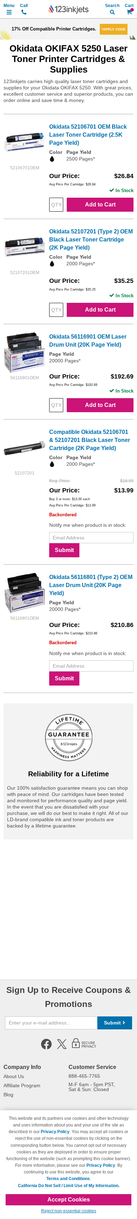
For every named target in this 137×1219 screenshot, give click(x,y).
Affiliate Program (22, 1085)
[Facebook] (46, 1048)
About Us (14, 1076)
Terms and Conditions (68, 1178)
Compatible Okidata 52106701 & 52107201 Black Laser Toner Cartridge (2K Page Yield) (89, 440)
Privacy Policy (55, 1131)
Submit (64, 550)
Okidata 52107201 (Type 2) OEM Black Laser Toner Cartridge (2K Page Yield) (91, 240)
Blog (8, 1094)
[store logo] (68, 9)
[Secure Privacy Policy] (84, 1048)
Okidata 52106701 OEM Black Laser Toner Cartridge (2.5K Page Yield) (88, 135)
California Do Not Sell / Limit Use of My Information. (68, 1185)
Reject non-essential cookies (68, 1210)
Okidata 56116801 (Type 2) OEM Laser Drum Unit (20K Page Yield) (90, 585)
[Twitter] (62, 1048)
